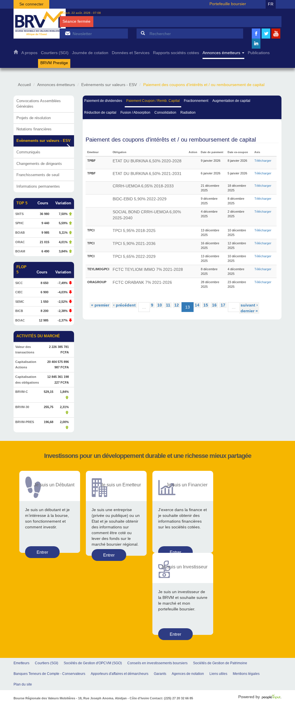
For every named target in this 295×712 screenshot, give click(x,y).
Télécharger (262, 160)
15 (205, 305)
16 (214, 305)
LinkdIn (256, 48)
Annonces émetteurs (222, 53)
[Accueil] (40, 24)
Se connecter (31, 4)
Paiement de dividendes (103, 101)
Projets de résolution (33, 118)
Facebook (256, 38)
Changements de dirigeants (39, 163)
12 (176, 305)
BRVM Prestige (54, 63)
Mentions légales (246, 674)
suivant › (249, 305)
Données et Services (131, 53)
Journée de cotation (90, 53)
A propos (29, 53)
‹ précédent (124, 305)
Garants (160, 674)
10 (159, 305)
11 (168, 305)
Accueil (16, 53)
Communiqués (28, 152)
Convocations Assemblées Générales (38, 103)
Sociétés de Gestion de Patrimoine (220, 663)
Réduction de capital (100, 113)
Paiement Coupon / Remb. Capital (153, 101)
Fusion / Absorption (135, 113)
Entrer (42, 552)
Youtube (276, 38)
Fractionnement (196, 101)
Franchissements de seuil (37, 175)
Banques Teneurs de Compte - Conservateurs (49, 674)
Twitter (266, 38)
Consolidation (165, 113)
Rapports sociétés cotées (176, 53)
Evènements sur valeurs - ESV (109, 84)
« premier (100, 305)
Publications (259, 53)
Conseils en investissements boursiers (157, 663)
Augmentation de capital (231, 101)
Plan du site (23, 684)
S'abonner (67, 33)
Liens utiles (218, 674)
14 (197, 305)
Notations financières (34, 129)
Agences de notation (188, 674)
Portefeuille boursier (227, 3)
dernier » (249, 311)
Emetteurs (21, 663)
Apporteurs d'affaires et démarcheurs (119, 674)
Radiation (188, 113)
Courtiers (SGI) (55, 53)
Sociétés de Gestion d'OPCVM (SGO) (93, 663)
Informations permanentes (38, 186)
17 (223, 305)
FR (270, 4)
